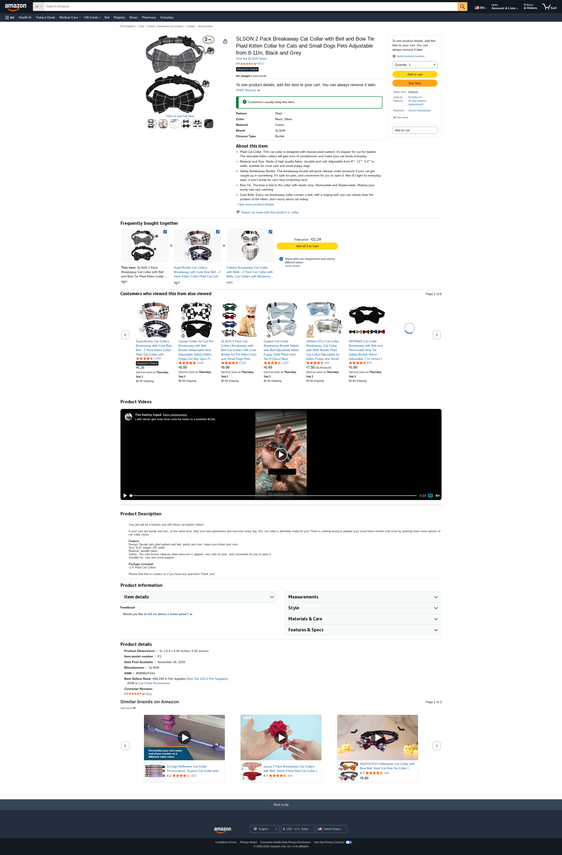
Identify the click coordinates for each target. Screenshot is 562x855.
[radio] (151, 123)
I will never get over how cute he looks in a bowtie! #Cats (175, 419)
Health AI (25, 17)
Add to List (402, 130)
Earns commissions (175, 414)
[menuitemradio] (430, 495)
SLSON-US (415, 97)
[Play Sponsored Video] (184, 737)
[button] (9, 17)
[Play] (124, 496)
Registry (119, 17)
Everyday (166, 17)
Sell (106, 17)
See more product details (256, 204)
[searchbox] (251, 6)
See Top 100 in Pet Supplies (207, 678)
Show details (292, 266)
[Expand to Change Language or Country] (485, 8)
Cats (141, 26)
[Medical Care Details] (80, 17)
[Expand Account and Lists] (518, 8)
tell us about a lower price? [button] (168, 614)
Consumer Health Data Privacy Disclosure (285, 842)
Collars (190, 26)
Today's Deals (45, 17)
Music (134, 17)
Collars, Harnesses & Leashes (165, 26)
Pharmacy (149, 17)
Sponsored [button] (126, 708)
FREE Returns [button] (246, 90)
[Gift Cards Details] (100, 17)
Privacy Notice (248, 842)
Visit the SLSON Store (251, 58)
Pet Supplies (127, 26)
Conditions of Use (226, 842)
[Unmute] (437, 495)
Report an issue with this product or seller (270, 212)
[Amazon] (16, 6)
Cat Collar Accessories (154, 683)
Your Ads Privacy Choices (329, 842)
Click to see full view (180, 116)
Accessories (205, 26)
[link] (197, 245)
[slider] (273, 495)
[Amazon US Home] (222, 830)
